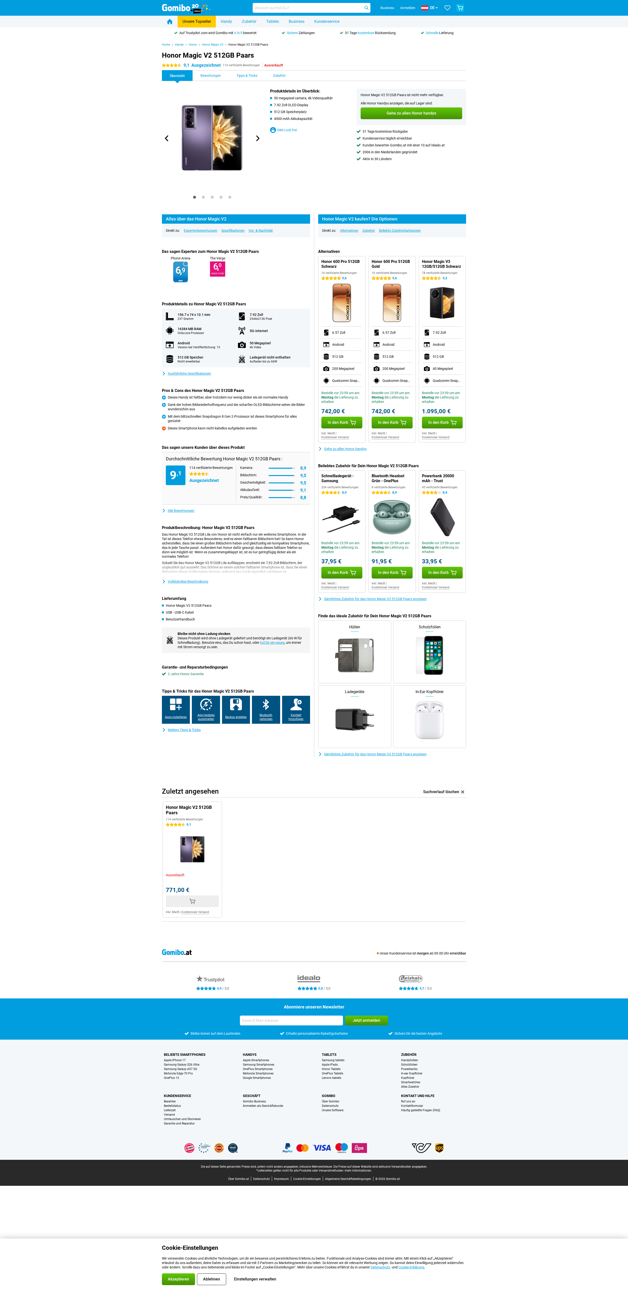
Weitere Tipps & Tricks (184, 730)
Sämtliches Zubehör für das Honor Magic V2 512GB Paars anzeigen (375, 599)
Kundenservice (327, 21)
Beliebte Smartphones (185, 1055)
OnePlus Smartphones (258, 1069)
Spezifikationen (233, 230)
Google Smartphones (257, 1078)
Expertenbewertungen (200, 230)
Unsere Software (332, 1110)
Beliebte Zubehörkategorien (400, 230)
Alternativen (349, 230)
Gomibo (328, 1096)
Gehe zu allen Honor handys (345, 449)
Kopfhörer (407, 1078)
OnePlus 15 (171, 1078)
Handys (250, 1055)
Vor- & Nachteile (261, 230)
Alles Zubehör (410, 1086)
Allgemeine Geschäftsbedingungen (348, 1179)
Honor (193, 44)
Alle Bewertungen (181, 511)
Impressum (281, 1179)
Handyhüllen (409, 1060)
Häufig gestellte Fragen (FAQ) (420, 1110)
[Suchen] (366, 8)
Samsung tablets (333, 1060)
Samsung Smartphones (258, 1064)
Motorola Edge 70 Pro (178, 1073)
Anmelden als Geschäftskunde (263, 1106)
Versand (169, 1114)
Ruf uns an (408, 1101)
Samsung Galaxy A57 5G (180, 1069)
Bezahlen (170, 1101)
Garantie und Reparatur (179, 1123)
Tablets (272, 21)
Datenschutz (330, 1106)
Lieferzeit (170, 1110)
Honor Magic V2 (212, 44)
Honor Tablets (331, 1069)
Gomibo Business (254, 1101)
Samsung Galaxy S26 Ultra (181, 1064)
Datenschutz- (381, 1267)
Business (296, 21)
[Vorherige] (167, 138)
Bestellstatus (172, 1106)
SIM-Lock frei (287, 130)
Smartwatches (410, 1082)
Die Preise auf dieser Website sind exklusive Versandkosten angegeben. (380, 1166)
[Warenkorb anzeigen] (460, 8)
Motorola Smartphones (258, 1073)
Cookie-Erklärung (411, 1267)
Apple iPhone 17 (175, 1060)
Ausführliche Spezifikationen (189, 373)
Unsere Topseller (197, 21)
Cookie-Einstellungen (307, 1179)
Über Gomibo (330, 1101)
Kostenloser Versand (335, 437)
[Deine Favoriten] (447, 8)
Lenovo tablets (331, 1078)
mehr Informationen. (358, 1170)
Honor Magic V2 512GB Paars (248, 44)
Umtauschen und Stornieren (182, 1119)
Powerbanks (409, 1069)
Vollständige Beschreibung (188, 581)
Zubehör (249, 21)
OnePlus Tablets (332, 1073)
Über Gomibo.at (238, 1179)
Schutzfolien (409, 1064)
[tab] (194, 197)
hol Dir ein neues (272, 643)
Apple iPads (330, 1064)
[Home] (170, 21)
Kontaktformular (412, 1106)
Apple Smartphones (256, 1060)
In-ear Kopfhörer (411, 1073)
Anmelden (407, 8)
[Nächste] (257, 138)
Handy (226, 21)
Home (166, 44)
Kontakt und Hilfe (417, 1096)
